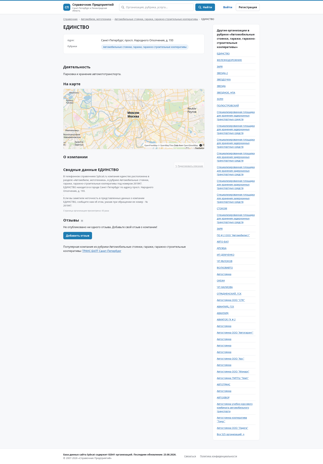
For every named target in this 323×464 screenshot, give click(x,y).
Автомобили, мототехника (96, 19)
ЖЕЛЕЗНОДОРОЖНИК (229, 60)
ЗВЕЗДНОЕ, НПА (226, 92)
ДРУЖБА (221, 248)
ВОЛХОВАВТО (225, 267)
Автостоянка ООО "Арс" (230, 358)
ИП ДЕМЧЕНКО (225, 254)
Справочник (70, 19)
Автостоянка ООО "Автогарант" (235, 332)
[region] (133, 119)
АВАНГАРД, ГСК (225, 306)
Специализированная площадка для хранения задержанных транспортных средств (236, 115)
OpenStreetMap (191, 145)
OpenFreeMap (151, 145)
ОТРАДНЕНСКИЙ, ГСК (229, 293)
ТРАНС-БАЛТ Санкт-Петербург (101, 251)
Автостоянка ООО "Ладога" (232, 427)
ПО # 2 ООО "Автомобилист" (233, 235)
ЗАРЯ (220, 66)
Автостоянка (224, 274)
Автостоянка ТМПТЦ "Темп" (233, 378)
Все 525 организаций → (230, 434)
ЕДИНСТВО (223, 53)
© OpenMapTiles (166, 145)
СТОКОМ (222, 208)
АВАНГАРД (222, 313)
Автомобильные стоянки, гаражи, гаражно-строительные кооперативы (156, 19)
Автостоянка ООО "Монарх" (233, 371)
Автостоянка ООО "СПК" (231, 300)
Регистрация (248, 7)
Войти (227, 7)
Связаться (190, 456)
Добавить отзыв (77, 235)
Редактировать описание (189, 166)
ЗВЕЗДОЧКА (224, 79)
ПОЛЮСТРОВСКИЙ (228, 105)
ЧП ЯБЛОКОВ (224, 261)
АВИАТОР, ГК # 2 (226, 319)
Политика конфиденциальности (218, 456)
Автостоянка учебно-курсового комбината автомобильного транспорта (235, 407)
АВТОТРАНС (223, 384)
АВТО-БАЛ (223, 241)
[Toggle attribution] (201, 145)
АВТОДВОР (223, 397)
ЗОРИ (220, 99)
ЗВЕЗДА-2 (222, 73)
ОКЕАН (221, 280)
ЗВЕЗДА (221, 86)
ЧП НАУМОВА (225, 287)
